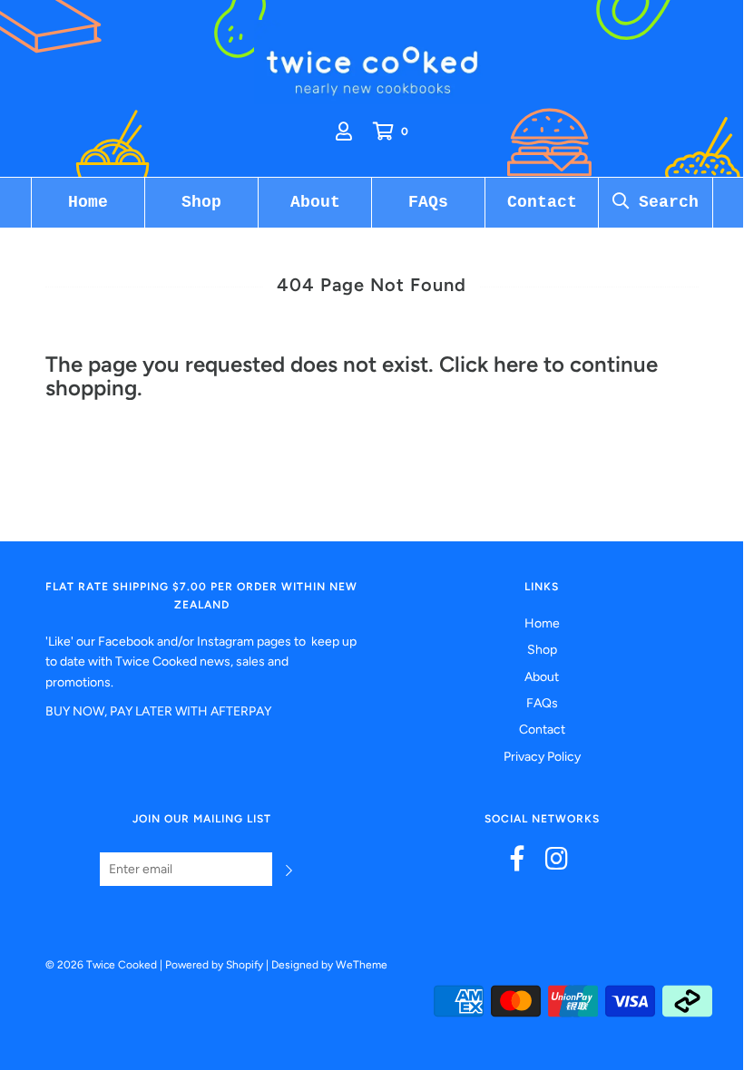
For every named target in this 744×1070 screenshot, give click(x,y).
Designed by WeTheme (329, 964)
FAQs (428, 202)
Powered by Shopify (214, 964)
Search (664, 202)
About (315, 202)
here (516, 364)
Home (88, 202)
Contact (542, 202)
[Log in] (344, 131)
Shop (201, 202)
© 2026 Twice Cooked (101, 964)
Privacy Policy (542, 756)
